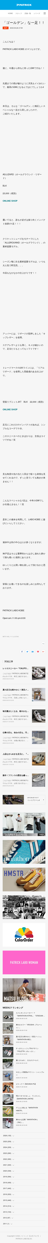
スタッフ (18, 13)
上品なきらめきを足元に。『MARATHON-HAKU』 (24, 754)
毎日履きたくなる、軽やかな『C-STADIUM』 (22, 711)
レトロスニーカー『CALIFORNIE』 (18, 668)
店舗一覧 (28, 13)
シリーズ (37, 13)
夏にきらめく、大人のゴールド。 (28, 1060)
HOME (10, 13)
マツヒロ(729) (14, 636)
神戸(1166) (6, 636)
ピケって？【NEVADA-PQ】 (26, 1084)
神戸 (5, 28)
